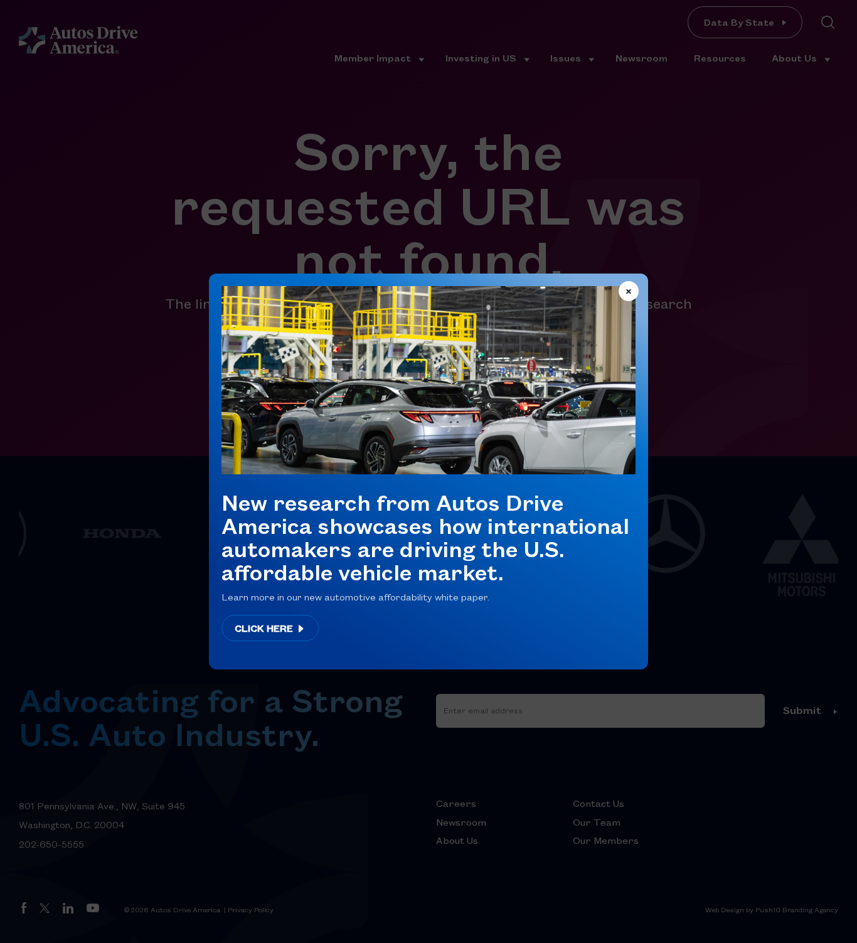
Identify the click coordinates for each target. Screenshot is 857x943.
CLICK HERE (265, 628)
